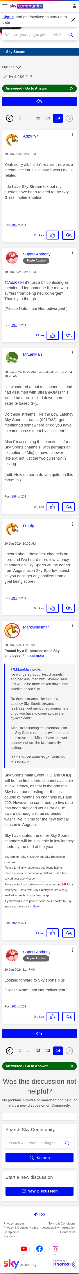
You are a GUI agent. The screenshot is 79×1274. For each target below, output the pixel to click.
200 (14, 922)
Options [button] (8, 67)
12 (38, 118)
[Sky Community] (27, 6)
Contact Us (67, 1232)
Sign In (73, 7)
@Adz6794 (14, 282)
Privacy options (14, 1223)
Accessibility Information (58, 1227)
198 (14, 496)
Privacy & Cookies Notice (21, 1227)
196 (14, 225)
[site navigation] (4, 6)
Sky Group (11, 1236)
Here (36, 906)
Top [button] (42, 1214)
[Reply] (68, 235)
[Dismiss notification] (73, 19)
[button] (72, 134)
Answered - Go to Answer (39, 88)
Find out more (33, 655)
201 (14, 1006)
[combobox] (36, 34)
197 (14, 325)
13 (48, 118)
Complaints (11, 1232)
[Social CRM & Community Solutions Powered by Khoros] (64, 1264)
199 (14, 598)
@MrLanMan (21, 669)
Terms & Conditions (61, 1223)
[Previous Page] (9, 118)
